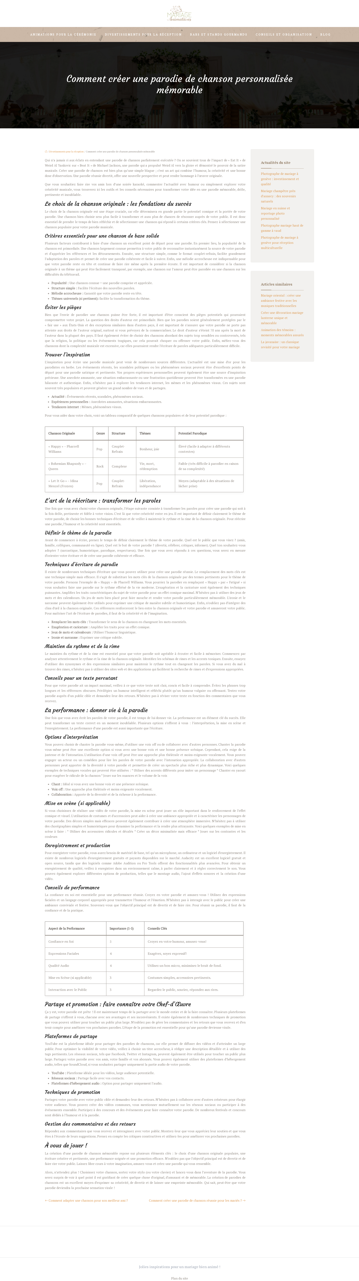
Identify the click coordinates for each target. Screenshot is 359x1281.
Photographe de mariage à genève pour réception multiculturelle (279, 242)
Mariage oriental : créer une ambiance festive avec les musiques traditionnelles (281, 300)
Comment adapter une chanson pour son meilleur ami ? (88, 1200)
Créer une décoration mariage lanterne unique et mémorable (282, 317)
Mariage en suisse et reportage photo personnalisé (275, 213)
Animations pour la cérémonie (63, 34)
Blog (325, 34)
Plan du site (179, 1278)
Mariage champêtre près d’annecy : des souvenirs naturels (278, 196)
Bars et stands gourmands (218, 34)
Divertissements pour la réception (143, 34)
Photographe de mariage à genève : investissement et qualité (280, 179)
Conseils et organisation (284, 34)
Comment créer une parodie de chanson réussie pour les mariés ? (195, 1200)
